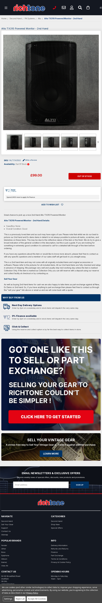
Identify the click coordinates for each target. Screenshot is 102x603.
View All (4, 566)
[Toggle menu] (6, 7)
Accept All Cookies (37, 598)
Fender (4, 545)
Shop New (55, 524)
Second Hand (7, 521)
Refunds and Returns (59, 549)
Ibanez (4, 562)
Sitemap (4, 535)
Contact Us (6, 531)
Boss (3, 552)
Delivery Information (59, 545)
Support (4, 528)
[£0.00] (92, 8)
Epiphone (5, 555)
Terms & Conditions (59, 559)
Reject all (20, 598)
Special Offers (57, 528)
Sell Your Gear (7, 524)
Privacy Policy (32, 593)
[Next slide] (98, 142)
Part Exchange (57, 555)
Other (3, 549)
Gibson (4, 559)
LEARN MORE (51, 453)
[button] (72, 8)
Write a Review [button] (31, 160)
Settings (8, 598)
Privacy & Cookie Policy (61, 562)
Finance (54, 552)
